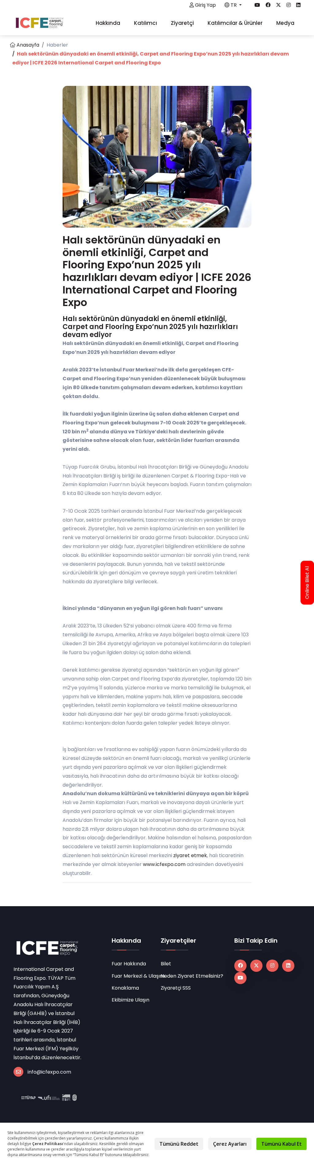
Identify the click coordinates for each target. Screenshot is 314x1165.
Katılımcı (146, 23)
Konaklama (125, 987)
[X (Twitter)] (256, 966)
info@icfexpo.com (49, 1071)
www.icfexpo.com (164, 864)
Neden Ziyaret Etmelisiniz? (192, 975)
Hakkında (108, 23)
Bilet (166, 963)
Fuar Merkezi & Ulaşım (132, 975)
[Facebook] (240, 966)
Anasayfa (27, 44)
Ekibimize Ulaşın (130, 999)
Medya (286, 23)
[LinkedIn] (288, 966)
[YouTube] (240, 978)
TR (233, 5)
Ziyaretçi (183, 23)
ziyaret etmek (190, 855)
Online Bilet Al (307, 582)
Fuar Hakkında (129, 963)
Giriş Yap (205, 5)
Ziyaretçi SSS (176, 987)
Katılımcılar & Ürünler (236, 23)
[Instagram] (272, 966)
